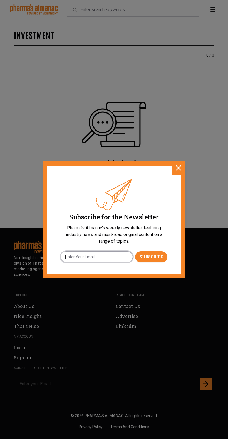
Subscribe (151, 256)
